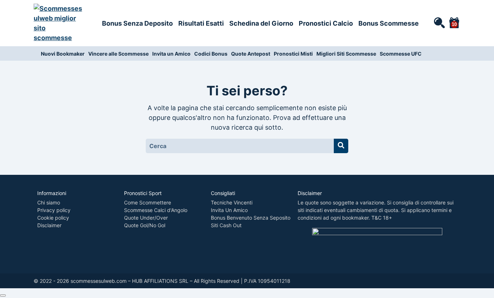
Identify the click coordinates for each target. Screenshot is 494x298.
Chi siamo (48, 202)
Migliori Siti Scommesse (346, 54)
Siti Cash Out (226, 225)
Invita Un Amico (229, 210)
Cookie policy (53, 218)
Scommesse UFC (401, 54)
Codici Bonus (210, 54)
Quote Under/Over (146, 218)
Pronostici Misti (293, 54)
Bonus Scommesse (388, 23)
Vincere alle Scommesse (118, 54)
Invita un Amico (171, 54)
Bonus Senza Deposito (137, 23)
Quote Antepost (250, 54)
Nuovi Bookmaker (63, 54)
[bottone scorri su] (3, 295)
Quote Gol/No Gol (144, 225)
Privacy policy (54, 210)
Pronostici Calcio (326, 23)
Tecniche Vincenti (231, 202)
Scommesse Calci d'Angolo (155, 210)
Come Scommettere (147, 202)
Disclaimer (49, 225)
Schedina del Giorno (261, 23)
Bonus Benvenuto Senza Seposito (250, 218)
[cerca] (439, 22)
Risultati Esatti (201, 23)
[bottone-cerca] (341, 146)
